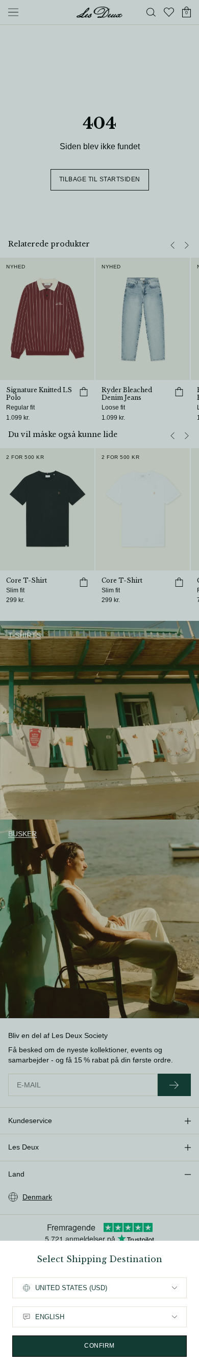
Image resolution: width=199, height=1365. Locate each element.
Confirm (99, 1345)
